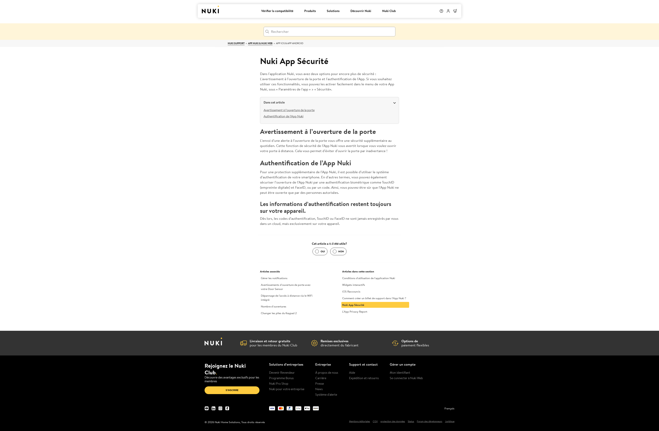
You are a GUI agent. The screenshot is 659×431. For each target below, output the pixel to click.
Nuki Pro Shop (278, 383)
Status (411, 421)
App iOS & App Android (289, 43)
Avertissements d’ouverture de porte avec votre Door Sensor (286, 287)
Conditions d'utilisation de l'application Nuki (368, 278)
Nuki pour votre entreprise (286, 389)
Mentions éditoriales (359, 421)
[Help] (441, 11)
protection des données (392, 421)
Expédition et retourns (364, 378)
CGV (375, 421)
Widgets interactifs (353, 285)
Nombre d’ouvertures (273, 306)
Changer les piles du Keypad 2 (279, 313)
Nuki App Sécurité (353, 305)
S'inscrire (232, 390)
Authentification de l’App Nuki (283, 116)
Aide (352, 372)
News (319, 389)
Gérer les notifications (274, 278)
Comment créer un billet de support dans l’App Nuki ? (374, 298)
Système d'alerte (326, 394)
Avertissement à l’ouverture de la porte (289, 110)
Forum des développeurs (429, 421)
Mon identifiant (400, 372)
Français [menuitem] (449, 408)
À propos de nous (326, 372)
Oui (323, 251)
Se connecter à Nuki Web (406, 378)
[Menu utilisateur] (448, 11)
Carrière (320, 378)
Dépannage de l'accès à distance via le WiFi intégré (287, 298)
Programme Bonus (281, 378)
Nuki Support (236, 43)
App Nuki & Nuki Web (260, 43)
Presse (319, 383)
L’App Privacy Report (354, 311)
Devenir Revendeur (282, 372)
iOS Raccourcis (351, 291)
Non (341, 251)
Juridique (449, 421)
